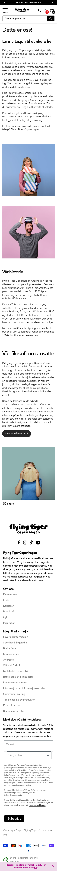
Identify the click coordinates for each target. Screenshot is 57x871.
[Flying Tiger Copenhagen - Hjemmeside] (29, 529)
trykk (6, 617)
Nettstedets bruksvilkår (16, 671)
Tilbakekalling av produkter (19, 699)
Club (6, 600)
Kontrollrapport (12, 705)
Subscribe (14, 818)
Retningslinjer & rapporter (18, 677)
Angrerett (8, 660)
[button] (5, 10)
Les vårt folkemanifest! (16, 433)
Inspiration (9, 623)
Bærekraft (9, 611)
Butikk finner (10, 648)
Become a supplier (14, 711)
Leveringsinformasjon (15, 637)
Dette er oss (10, 594)
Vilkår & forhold (12, 665)
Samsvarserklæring (14, 694)
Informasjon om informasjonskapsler (24, 688)
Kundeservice (11, 654)
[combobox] (29, 755)
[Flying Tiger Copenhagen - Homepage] (22, 10)
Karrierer (8, 606)
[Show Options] (48, 755)
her (35, 868)
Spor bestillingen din (15, 642)
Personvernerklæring (15, 682)
